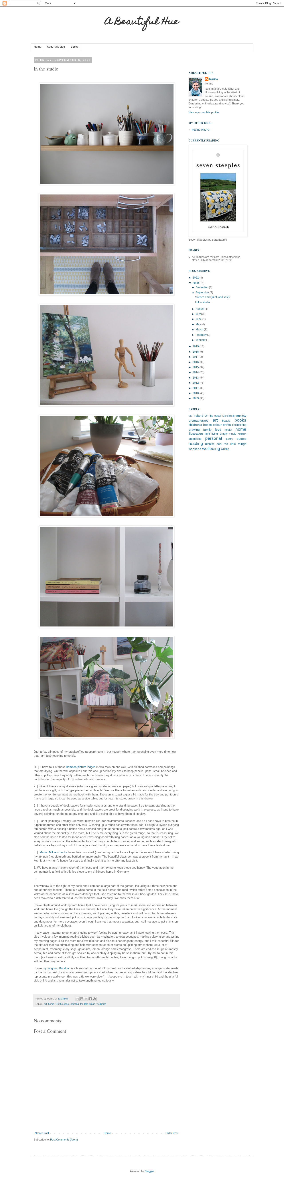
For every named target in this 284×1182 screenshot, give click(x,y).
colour (217, 424)
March (200, 329)
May (198, 324)
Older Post (172, 1133)
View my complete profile (204, 112)
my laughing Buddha (56, 968)
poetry (229, 439)
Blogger (149, 1171)
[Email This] (77, 999)
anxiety (241, 415)
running (210, 444)
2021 (196, 277)
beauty (226, 420)
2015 (196, 367)
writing (225, 449)
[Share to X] (86, 999)
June (199, 319)
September (203, 292)
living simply (219, 433)
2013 (196, 377)
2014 (196, 372)
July (198, 314)
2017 (196, 356)
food (218, 429)
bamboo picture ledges (81, 767)
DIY (190, 416)
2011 (196, 388)
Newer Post (42, 1133)
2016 (196, 362)
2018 (196, 351)
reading (196, 443)
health (228, 429)
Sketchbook (228, 415)
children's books (200, 424)
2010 (196, 393)
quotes (241, 438)
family (207, 429)
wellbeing (101, 1004)
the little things (87, 1004)
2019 (196, 346)
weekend (195, 449)
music (232, 433)
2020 (196, 283)
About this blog (56, 46)
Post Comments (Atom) (64, 1139)
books (240, 420)
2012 (196, 382)
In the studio (202, 302)
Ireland (198, 415)
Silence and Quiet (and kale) (212, 297)
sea (219, 444)
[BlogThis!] (81, 999)
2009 (196, 398)
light (207, 433)
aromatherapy (198, 420)
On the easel (62, 1004)
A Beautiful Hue (142, 22)
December (202, 287)
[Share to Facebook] (90, 999)
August (200, 308)
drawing (194, 429)
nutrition (242, 433)
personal (213, 438)
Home (37, 46)
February (201, 334)
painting (75, 1004)
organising (195, 438)
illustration (196, 433)
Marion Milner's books (53, 852)
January (201, 340)
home (51, 1004)
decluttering (239, 424)
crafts (227, 424)
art (45, 1004)
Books (74, 46)
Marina (213, 79)
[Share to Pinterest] (94, 999)
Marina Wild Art (201, 129)
